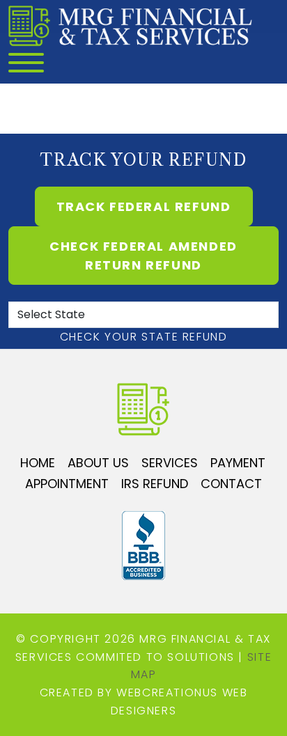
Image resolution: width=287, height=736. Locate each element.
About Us (98, 462)
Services (169, 462)
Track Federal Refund (143, 206)
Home (37, 462)
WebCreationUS (167, 692)
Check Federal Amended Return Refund (143, 255)
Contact (231, 483)
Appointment (67, 483)
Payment (237, 462)
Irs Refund (154, 483)
